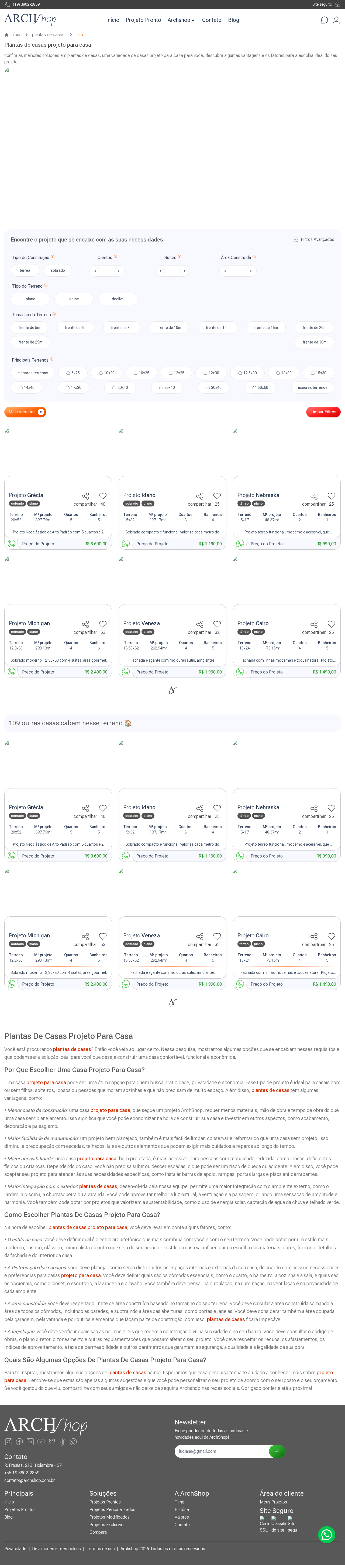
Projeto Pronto (143, 20)
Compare (98, 1532)
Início (112, 20)
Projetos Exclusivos (107, 1524)
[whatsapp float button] (326, 1534)
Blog (233, 20)
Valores (182, 1517)
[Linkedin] (30, 1441)
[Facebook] (19, 1441)
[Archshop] (30, 20)
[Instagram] (8, 1441)
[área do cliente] (336, 20)
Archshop (179, 20)
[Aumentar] (119, 271)
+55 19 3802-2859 (21, 1472)
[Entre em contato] (324, 20)
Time (179, 1502)
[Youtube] (41, 1441)
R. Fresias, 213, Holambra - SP (33, 1465)
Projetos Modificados (109, 1517)
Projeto (26, 495)
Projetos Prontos (20, 1509)
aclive (74, 299)
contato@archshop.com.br (29, 1480)
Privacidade (15, 1548)
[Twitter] (51, 1441)
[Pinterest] (73, 1441)
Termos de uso (101, 1548)
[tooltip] (52, 257)
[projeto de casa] (58, 458)
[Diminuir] (95, 271)
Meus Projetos (273, 1502)
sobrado (58, 270)
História (182, 1509)
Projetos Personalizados (112, 1509)
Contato (212, 20)
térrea (25, 270)
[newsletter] (277, 1451)
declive (118, 299)
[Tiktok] (62, 1441)
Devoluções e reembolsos (56, 1548)
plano (30, 299)
